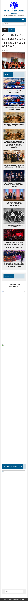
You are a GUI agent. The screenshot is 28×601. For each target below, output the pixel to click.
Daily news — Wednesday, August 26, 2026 (14, 91)
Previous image (15, 284)
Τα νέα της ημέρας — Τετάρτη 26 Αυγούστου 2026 (14, 108)
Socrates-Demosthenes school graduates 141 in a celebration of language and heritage (14, 264)
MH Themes (22, 599)
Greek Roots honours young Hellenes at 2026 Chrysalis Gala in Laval (14, 184)
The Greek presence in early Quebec (14, 225)
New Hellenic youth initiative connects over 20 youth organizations (14, 203)
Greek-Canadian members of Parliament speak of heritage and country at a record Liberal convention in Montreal (14, 245)
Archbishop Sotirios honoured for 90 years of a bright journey (14, 166)
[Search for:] (14, 591)
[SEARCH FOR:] (14, 23)
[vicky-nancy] (13, 339)
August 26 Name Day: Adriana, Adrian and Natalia (14, 125)
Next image (12, 286)
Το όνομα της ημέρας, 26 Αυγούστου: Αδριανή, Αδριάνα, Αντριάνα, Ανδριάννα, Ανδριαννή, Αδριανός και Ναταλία (14, 144)
